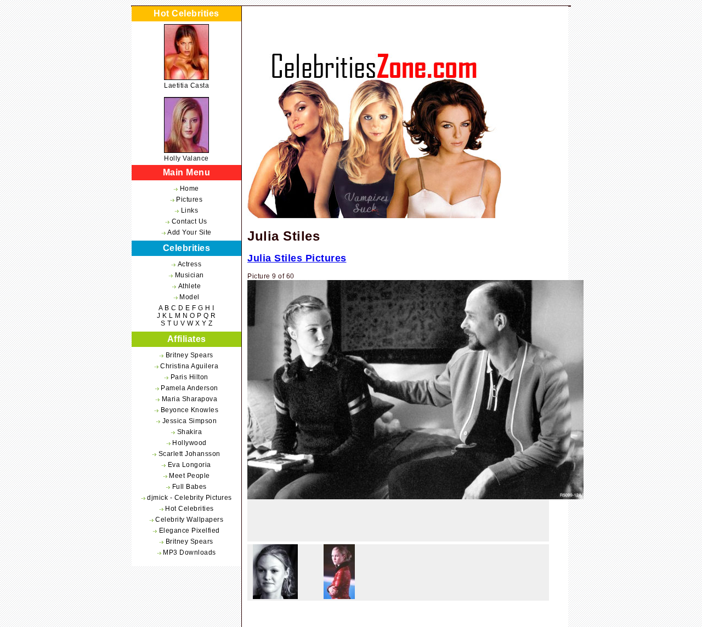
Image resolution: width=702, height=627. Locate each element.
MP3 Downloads (189, 552)
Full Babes (189, 487)
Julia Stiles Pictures (297, 258)
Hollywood (189, 443)
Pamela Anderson (189, 388)
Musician (189, 275)
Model (189, 297)
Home (189, 188)
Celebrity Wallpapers (189, 519)
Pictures (189, 199)
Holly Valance (186, 158)
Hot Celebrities (189, 508)
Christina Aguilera (189, 366)
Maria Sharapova (190, 399)
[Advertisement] (398, 523)
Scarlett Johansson (189, 454)
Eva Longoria (189, 465)
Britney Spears (189, 355)
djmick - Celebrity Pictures (189, 497)
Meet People (189, 476)
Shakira (189, 432)
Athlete (189, 286)
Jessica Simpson (189, 421)
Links (190, 210)
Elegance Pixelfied (189, 530)
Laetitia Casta (186, 85)
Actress (190, 264)
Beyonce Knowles (190, 410)
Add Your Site (189, 232)
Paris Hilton (189, 377)
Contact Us (189, 221)
